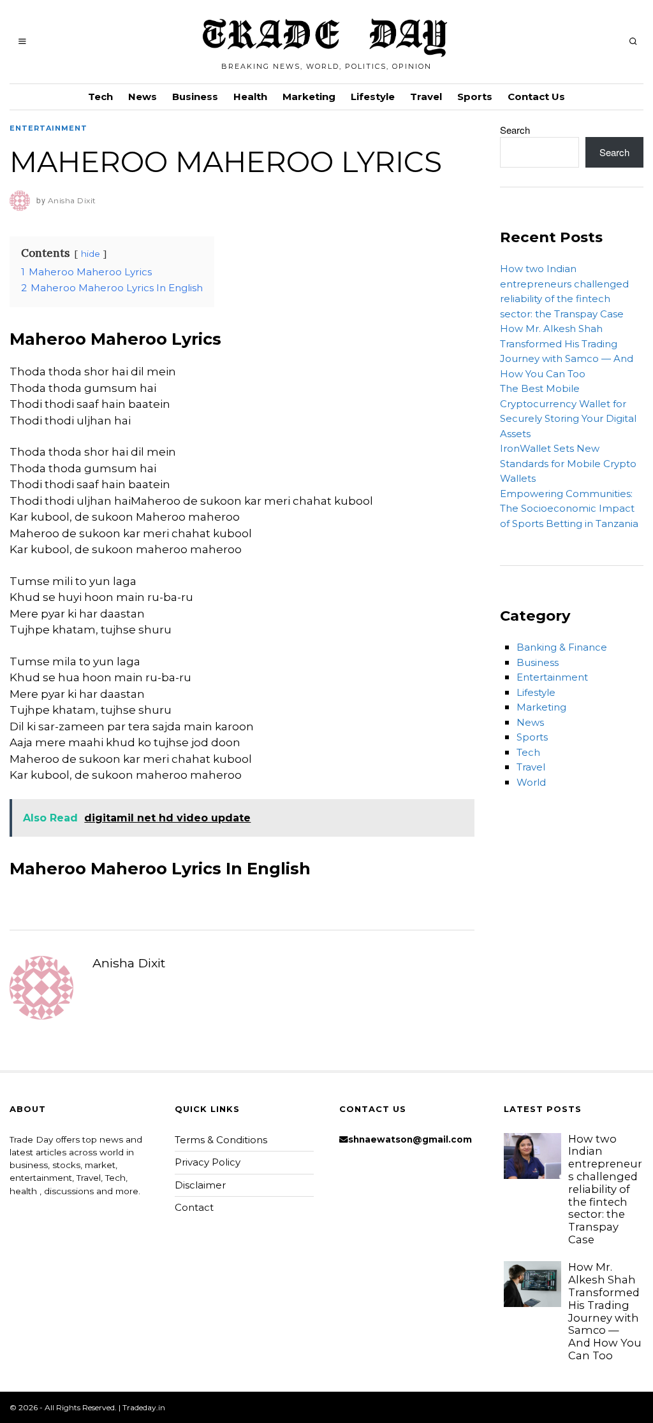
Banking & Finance (562, 647)
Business (195, 96)
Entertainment (48, 128)
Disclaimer (200, 1185)
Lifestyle (373, 96)
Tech (100, 96)
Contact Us (536, 96)
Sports (474, 96)
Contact (194, 1207)
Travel (426, 96)
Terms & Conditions (221, 1140)
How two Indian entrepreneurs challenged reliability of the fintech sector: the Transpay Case (605, 1189)
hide (90, 254)
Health (250, 96)
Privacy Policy (207, 1162)
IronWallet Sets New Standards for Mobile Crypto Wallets (568, 463)
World (531, 782)
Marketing (308, 96)
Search (515, 129)
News (142, 96)
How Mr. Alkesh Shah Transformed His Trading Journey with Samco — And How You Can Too (605, 1311)
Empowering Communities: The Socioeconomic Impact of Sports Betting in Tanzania (569, 509)
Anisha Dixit (128, 963)
